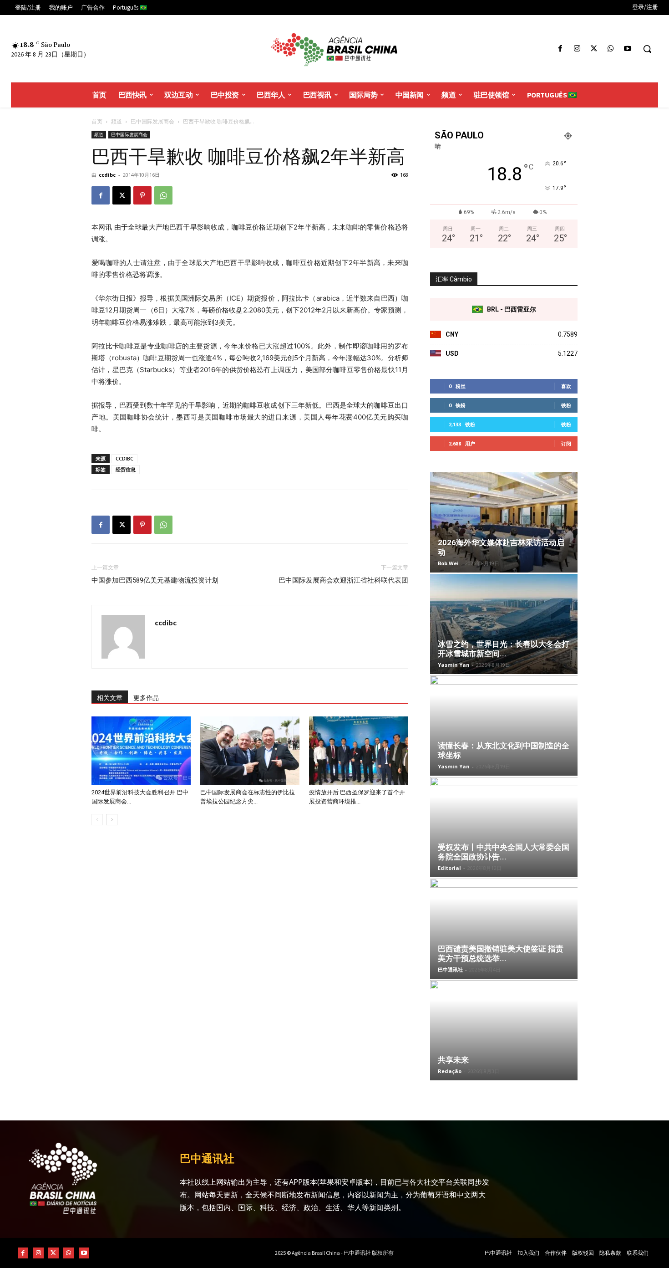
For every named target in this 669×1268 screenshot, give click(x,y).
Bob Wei (448, 563)
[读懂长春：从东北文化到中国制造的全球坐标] (504, 725)
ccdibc (107, 174)
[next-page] (111, 819)
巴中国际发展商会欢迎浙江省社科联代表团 (343, 580)
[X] (594, 49)
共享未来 (453, 1059)
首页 (96, 121)
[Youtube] (628, 49)
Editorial (449, 867)
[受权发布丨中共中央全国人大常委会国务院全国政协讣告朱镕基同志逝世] (504, 827)
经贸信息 (126, 469)
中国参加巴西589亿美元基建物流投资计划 (154, 580)
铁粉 (566, 405)
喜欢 (566, 386)
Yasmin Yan (454, 664)
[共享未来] (504, 1030)
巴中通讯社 (450, 969)
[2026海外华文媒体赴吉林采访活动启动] (504, 522)
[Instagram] (577, 49)
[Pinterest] (142, 195)
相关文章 (109, 697)
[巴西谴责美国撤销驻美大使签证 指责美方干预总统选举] (504, 929)
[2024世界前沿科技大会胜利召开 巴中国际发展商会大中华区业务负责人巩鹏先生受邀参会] (141, 750)
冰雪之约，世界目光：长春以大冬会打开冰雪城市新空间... (503, 648)
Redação (449, 1071)
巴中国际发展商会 (152, 121)
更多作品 (146, 697)
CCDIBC (124, 458)
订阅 (566, 443)
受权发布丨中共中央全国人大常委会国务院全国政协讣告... (503, 852)
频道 (116, 121)
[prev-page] (97, 819)
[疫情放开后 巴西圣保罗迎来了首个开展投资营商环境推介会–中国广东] (358, 750)
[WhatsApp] (611, 49)
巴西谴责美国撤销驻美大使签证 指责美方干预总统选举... (500, 953)
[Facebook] (560, 49)
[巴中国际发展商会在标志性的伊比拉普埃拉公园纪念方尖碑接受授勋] (249, 750)
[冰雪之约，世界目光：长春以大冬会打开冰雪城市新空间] (504, 624)
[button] (647, 49)
